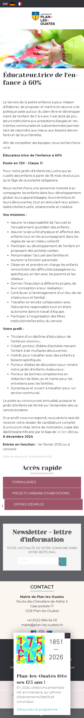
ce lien (62, 432)
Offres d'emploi (29, 504)
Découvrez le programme (37, 709)
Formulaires (24, 482)
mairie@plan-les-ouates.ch (42, 625)
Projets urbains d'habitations (40, 493)
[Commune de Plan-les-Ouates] (43, 18)
